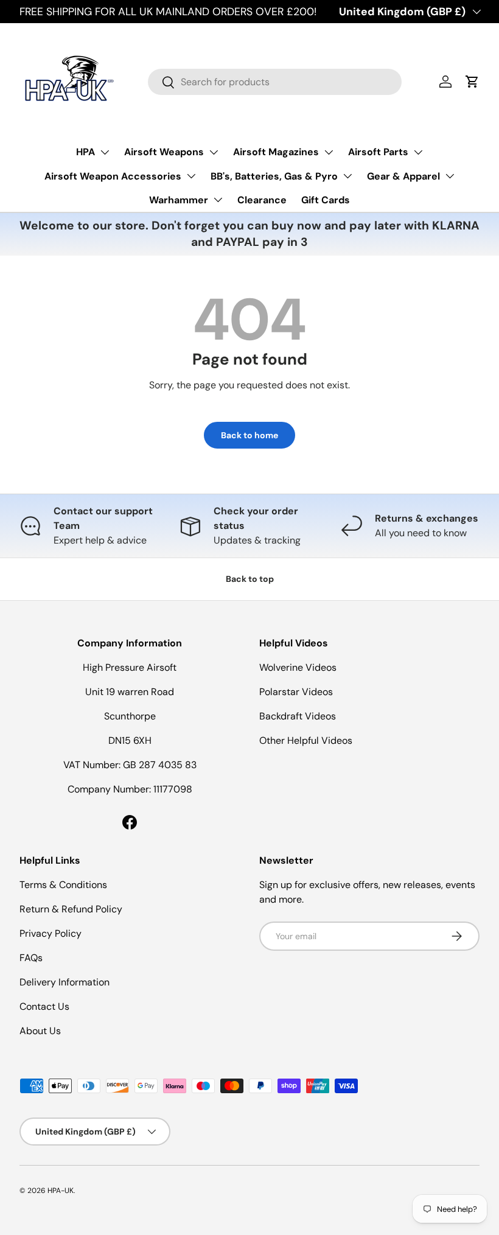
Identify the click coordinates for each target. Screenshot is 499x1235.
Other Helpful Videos (305, 740)
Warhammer (178, 200)
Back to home (249, 435)
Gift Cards (325, 200)
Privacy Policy (50, 933)
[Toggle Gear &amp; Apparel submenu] (449, 176)
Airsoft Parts (378, 151)
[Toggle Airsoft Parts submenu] (418, 152)
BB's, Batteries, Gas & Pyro (274, 176)
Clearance (262, 200)
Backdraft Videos (297, 716)
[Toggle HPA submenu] (104, 152)
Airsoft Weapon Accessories (112, 176)
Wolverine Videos (298, 667)
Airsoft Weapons (164, 151)
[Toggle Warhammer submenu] (218, 199)
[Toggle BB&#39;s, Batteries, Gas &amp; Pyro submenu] (347, 176)
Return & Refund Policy (70, 909)
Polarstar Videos (296, 691)
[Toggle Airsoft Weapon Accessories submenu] (191, 176)
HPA (85, 151)
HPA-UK (60, 1190)
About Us (40, 1030)
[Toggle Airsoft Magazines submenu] (328, 152)
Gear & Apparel (403, 176)
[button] (472, 81)
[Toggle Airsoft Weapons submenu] (213, 152)
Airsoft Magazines (276, 151)
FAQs (31, 957)
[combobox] (275, 82)
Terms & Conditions (63, 884)
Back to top (250, 578)
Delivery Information (64, 982)
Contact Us (44, 1006)
